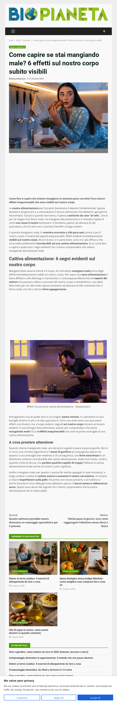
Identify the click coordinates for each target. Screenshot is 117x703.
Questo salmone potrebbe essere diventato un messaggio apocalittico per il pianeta (33, 520)
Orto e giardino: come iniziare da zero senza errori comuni (41, 675)
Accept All (95, 697)
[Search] (104, 31)
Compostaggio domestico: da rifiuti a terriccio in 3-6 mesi (40, 669)
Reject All (59, 697)
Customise (22, 697)
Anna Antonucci (18, 78)
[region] (58, 689)
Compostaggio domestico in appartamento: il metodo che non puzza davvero (51, 657)
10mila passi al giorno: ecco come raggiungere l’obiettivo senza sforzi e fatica (86, 520)
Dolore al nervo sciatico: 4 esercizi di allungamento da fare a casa (33, 558)
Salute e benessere (17, 47)
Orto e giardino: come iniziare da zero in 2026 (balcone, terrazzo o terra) (48, 651)
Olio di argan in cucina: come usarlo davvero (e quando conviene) (33, 609)
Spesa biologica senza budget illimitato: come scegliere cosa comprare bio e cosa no (84, 558)
